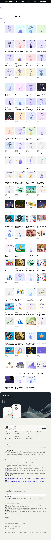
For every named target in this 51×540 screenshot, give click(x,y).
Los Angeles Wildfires (7, 481)
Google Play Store (9, 498)
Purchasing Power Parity (7, 479)
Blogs (37, 433)
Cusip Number (30, 478)
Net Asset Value (31, 477)
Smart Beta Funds (7, 477)
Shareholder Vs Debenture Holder (14, 479)
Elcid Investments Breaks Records (41, 481)
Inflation (29, 477)
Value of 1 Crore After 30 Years (41, 478)
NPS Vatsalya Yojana (7, 478)
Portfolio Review (11, 1)
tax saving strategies (24, 459)
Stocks (16, 1)
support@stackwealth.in (8, 444)
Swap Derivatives (19, 477)
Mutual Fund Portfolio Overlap (25, 478)
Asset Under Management (24, 477)
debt (7, 468)
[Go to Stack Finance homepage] (7, 1)
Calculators (28, 1)
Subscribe (43, 428)
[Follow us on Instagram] (5, 424)
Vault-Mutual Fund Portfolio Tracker (8, 439)
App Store (8, 500)
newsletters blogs (7, 473)
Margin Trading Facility (36, 477)
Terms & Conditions (29, 438)
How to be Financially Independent (14, 478)
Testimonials (38, 438)
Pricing (40, 1)
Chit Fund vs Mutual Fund (35, 478)
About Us (27, 433)
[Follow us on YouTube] (8, 424)
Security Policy (28, 436)
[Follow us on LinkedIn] (6, 424)
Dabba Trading (19, 478)
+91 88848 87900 (8, 446)
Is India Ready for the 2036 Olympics (22, 481)
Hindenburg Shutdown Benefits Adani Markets (32, 481)
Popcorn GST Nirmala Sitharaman (14, 481)
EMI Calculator (17, 436)
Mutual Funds (22, 1)
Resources (35, 1)
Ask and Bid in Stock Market (42, 477)
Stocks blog (7, 464)
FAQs (37, 436)
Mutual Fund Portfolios (8, 433)
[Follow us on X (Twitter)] (9, 424)
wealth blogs (7, 470)
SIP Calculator (17, 433)
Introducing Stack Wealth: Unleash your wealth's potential (11, 484)
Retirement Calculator (18, 438)
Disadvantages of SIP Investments (13, 477)
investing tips (31, 464)
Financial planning (7, 467)
